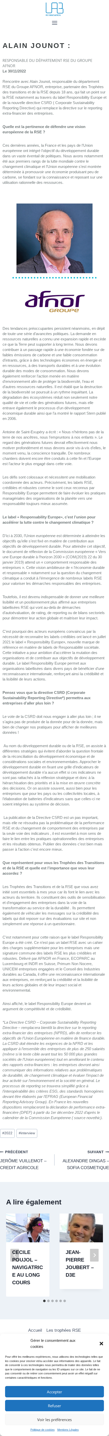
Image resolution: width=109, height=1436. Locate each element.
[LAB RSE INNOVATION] (54, 9)
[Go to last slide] (14, 1255)
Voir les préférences (54, 1419)
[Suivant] (94, 1255)
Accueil (35, 1330)
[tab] (44, 1301)
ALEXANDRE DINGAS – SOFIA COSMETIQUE (86, 1160)
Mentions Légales (68, 1429)
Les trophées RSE (63, 1330)
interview (27, 1133)
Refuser (54, 1405)
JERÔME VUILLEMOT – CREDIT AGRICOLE (23, 1160)
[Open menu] (54, 22)
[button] (101, 1343)
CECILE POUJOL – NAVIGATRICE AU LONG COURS (27, 1267)
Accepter (54, 1391)
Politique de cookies (42, 1429)
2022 (7, 1133)
